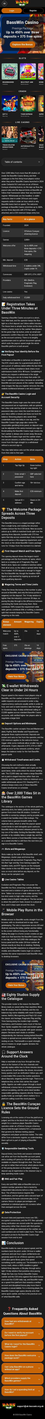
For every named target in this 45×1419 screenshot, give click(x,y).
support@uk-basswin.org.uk (30, 1406)
